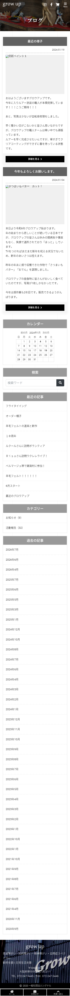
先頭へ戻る (58, 994)
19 (45, 350)
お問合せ (35, 994)
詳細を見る (33, 159)
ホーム (12, 994)
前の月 (24, 333)
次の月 (46, 333)
